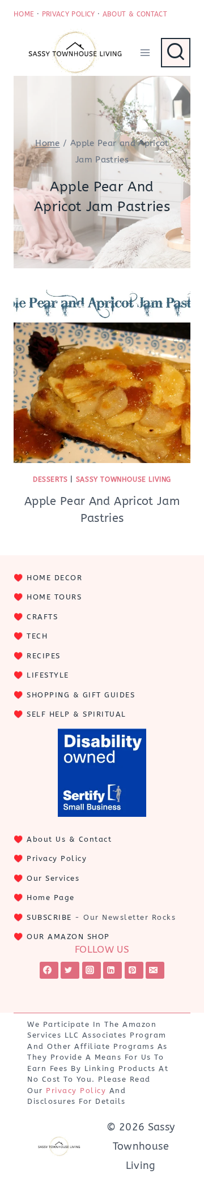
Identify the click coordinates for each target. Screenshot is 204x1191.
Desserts (50, 479)
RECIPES (44, 656)
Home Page (51, 897)
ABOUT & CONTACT (135, 14)
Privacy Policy (57, 858)
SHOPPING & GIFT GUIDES (81, 695)
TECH (37, 636)
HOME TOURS (54, 597)
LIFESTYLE (48, 675)
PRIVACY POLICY (68, 14)
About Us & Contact (69, 839)
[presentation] (102, 374)
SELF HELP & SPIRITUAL (76, 714)
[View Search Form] (175, 52)
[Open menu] (144, 52)
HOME (24, 14)
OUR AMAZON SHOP (68, 936)
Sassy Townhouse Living (123, 479)
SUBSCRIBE (49, 917)
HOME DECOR (54, 577)
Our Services (53, 878)
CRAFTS (42, 616)
